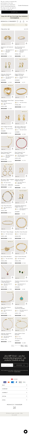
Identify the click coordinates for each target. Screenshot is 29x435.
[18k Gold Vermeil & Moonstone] (16, 183)
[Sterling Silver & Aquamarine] (4, 77)
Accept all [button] (14, 12)
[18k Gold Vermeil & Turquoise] (16, 310)
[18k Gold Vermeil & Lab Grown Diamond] (2, 51)
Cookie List (9, 9)
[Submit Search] (26, 24)
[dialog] (14, 7)
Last (26, 345)
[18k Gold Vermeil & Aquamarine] (2, 77)
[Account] (20, 21)
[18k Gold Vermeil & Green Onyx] (16, 284)
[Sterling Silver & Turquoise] (18, 310)
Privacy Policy (17, 371)
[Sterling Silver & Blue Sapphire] (18, 209)
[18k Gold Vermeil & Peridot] (16, 77)
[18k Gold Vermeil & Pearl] (2, 104)
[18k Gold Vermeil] (16, 102)
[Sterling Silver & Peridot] (18, 77)
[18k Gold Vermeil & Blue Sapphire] (16, 209)
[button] (12, 43)
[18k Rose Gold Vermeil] (18, 336)
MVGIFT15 (16, 18)
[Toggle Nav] (27, 21)
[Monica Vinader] (8, 21)
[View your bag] (23, 21)
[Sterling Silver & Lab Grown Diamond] (4, 51)
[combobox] (14, 25)
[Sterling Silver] (18, 102)
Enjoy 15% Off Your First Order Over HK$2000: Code (14, 17)
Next (22, 345)
